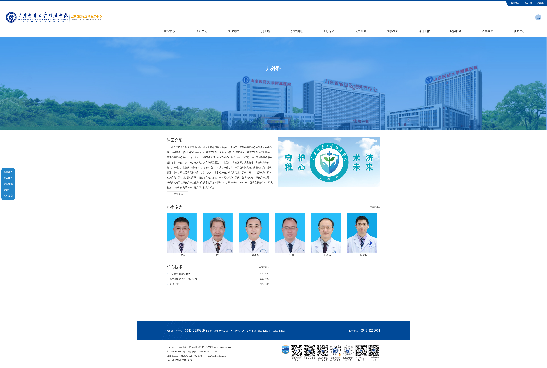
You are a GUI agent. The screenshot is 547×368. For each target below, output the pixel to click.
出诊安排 (528, 3)
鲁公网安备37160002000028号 (202, 351)
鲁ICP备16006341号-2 (177, 351)
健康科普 (8, 189)
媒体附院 (541, 3)
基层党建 (487, 31)
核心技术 (8, 184)
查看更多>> (177, 194)
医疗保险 (328, 31)
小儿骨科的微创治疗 (180, 274)
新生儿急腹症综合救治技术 (183, 279)
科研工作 (424, 31)
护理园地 (297, 31)
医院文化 (201, 31)
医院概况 (169, 31)
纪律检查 (456, 31)
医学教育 (392, 31)
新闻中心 (519, 31)
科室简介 (8, 172)
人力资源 (360, 31)
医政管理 (233, 31)
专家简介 (8, 178)
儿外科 (273, 68)
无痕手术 (174, 284)
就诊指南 (515, 3)
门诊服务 (265, 31)
